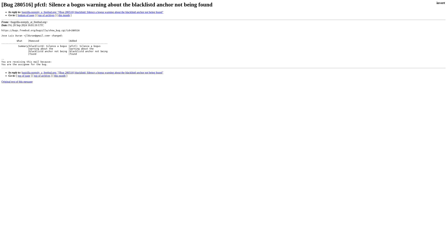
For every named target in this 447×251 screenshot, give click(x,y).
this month (64, 15)
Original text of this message (17, 81)
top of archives (46, 15)
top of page (24, 75)
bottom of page (26, 15)
